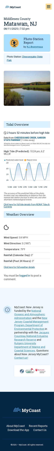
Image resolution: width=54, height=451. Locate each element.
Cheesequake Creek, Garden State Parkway (25, 139)
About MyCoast (15, 425)
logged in (24, 275)
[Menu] (49, 7)
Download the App (18, 430)
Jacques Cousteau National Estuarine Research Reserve (31, 336)
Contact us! (21, 357)
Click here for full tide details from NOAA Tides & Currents (27, 205)
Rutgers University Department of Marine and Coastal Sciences (29, 347)
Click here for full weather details (19, 267)
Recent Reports (38, 425)
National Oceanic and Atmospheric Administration (29, 314)
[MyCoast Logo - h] (13, 7)
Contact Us (39, 430)
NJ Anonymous (35, 46)
